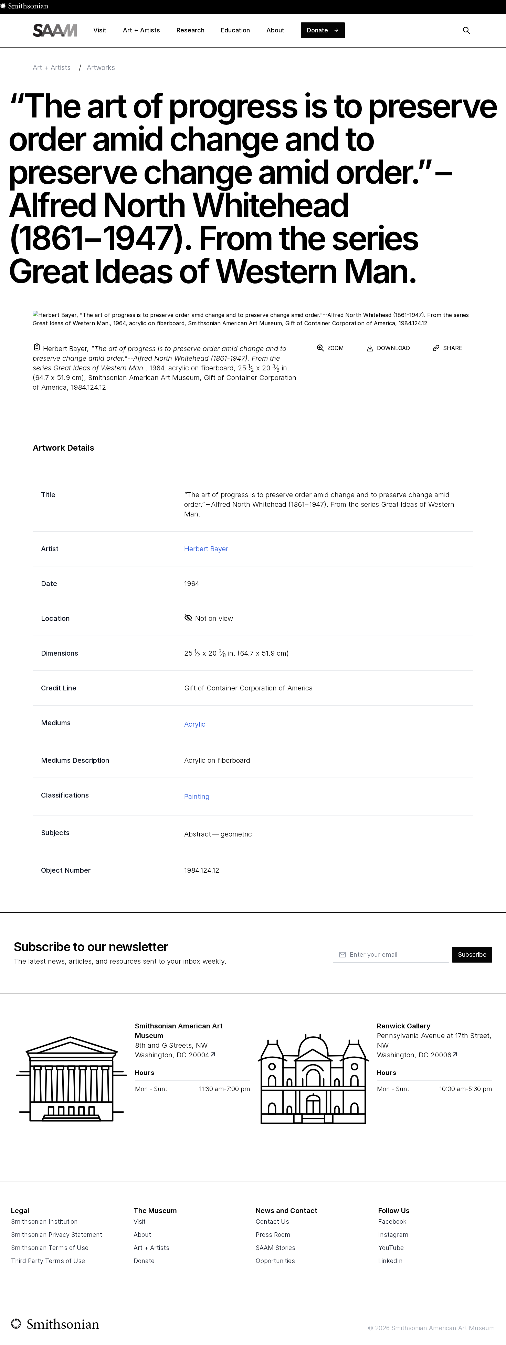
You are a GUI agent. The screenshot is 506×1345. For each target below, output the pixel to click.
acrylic (194, 724)
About (142, 1234)
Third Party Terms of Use (48, 1260)
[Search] (466, 30)
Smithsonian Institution (44, 1221)
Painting (197, 796)
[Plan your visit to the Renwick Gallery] (313, 1087)
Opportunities (275, 1260)
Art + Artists (52, 67)
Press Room (273, 1234)
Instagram (393, 1234)
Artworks (101, 67)
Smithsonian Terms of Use (49, 1247)
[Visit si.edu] (55, 1325)
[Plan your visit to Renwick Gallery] (455, 1055)
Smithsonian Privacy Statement (56, 1234)
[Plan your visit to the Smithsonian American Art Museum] (71, 1087)
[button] (37, 347)
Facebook (392, 1221)
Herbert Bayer (206, 549)
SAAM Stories (275, 1247)
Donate (144, 1260)
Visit (140, 1221)
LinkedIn (390, 1260)
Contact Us (272, 1221)
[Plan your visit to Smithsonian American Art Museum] (213, 1055)
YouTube (391, 1247)
